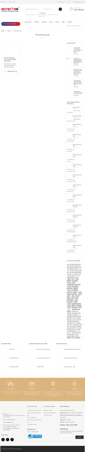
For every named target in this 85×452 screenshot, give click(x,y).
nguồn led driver (75, 326)
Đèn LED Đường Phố (13, 358)
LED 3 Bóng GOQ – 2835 (69, 366)
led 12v (70, 279)
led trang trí (74, 308)
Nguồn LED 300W (41, 16)
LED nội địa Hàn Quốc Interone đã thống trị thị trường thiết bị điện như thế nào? (78, 82)
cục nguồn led (71, 275)
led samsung (74, 304)
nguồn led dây (71, 328)
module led (73, 310)
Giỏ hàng (69, 22)
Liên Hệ (57, 22)
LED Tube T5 (12, 349)
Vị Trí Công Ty (3, 1)
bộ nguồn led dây (72, 269)
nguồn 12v (74, 311)
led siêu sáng (74, 306)
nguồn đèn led (76, 333)
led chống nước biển (73, 288)
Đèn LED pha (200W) (13, 366)
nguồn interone (76, 319)
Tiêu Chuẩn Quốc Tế (61, 1)
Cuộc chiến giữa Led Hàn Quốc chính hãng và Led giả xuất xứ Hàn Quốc (77, 50)
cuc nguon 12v (77, 274)
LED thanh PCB (40, 366)
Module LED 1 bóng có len (53, 14)
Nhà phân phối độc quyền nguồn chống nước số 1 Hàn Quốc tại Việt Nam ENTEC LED (78, 72)
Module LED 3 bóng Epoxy (31, 14)
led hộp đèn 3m (73, 297)
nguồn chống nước (74, 316)
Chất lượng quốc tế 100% (75, 25)
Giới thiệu (36, 22)
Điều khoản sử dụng (48, 410)
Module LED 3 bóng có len (42, 14)
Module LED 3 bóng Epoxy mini (43, 358)
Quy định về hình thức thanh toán (34, 410)
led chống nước (74, 284)
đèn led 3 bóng (73, 338)
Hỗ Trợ (68, 1)
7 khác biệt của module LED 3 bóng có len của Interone (78, 92)
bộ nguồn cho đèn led (74, 267)
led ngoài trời (72, 301)
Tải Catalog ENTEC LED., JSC (79, 1)
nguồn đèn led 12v (73, 334)
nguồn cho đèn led (73, 315)
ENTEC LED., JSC (12, 71)
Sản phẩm (44, 22)
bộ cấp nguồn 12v (75, 266)
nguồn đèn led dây (73, 336)
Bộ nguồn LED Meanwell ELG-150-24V (72, 349)
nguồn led (71, 323)
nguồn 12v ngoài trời (74, 313)
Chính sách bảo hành (31, 417)
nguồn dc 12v (71, 318)
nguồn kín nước (73, 321)
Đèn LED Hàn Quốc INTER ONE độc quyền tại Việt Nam (10, 59)
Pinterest (12, 440)
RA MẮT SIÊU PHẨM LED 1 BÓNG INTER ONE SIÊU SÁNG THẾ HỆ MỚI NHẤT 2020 (78, 61)
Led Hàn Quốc (28, 22)
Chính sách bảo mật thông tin (50, 412)
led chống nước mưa (72, 291)
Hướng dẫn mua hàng (32, 424)
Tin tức (51, 22)
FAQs (63, 22)
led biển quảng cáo (73, 281)
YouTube (7, 440)
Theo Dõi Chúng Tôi (11, 1)
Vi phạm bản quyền (48, 415)
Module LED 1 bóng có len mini (43, 349)
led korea (72, 299)
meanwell (69, 309)
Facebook (3, 440)
